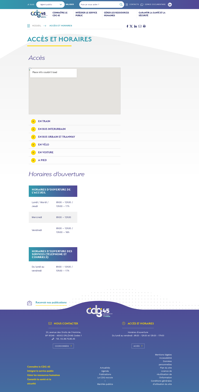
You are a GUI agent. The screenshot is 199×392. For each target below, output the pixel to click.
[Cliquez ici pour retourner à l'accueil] (39, 14)
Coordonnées (62, 346)
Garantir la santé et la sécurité (152, 14)
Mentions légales (163, 355)
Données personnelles (165, 363)
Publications (105, 374)
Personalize (143, 388)
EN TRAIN (44, 121)
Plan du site (166, 368)
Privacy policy (158, 388)
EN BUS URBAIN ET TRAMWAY (56, 136)
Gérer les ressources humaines (116, 14)
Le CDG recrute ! (105, 379)
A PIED (42, 160)
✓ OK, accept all (125, 388)
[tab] (74, 121)
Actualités (105, 368)
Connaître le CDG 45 (60, 14)
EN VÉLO (43, 144)
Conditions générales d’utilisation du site (161, 382)
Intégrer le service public (86, 14)
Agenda (105, 371)
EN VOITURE (45, 152)
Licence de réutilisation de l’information (164, 374)
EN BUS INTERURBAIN (52, 129)
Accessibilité (165, 358)
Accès (137, 346)
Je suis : (31, 4)
